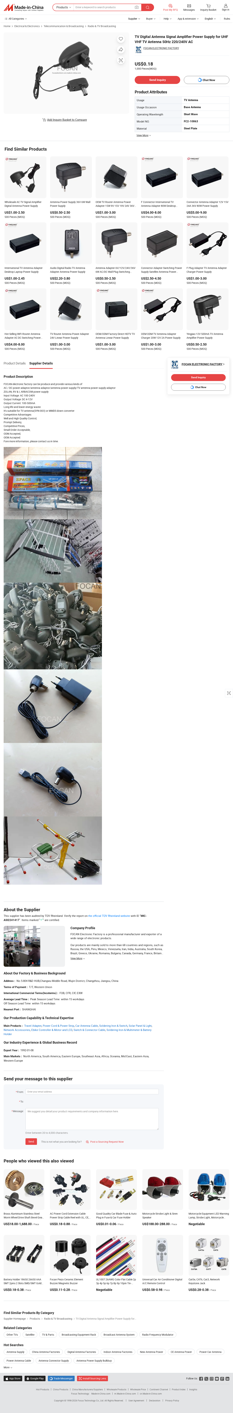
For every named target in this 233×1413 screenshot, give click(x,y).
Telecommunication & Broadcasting (64, 26)
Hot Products (42, 1389)
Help (166, 18)
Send (31, 1141)
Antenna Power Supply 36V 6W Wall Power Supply (70, 203)
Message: (18, 1111)
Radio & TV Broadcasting (102, 26)
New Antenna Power (151, 1352)
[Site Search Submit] (147, 7)
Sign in (225, 9)
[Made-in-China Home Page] (23, 7)
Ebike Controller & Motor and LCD (51, 1030)
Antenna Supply (15, 1352)
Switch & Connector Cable (89, 1030)
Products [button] (62, 7)
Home (7, 26)
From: (20, 1092)
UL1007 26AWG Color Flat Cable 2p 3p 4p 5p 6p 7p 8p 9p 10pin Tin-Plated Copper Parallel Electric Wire (116, 1283)
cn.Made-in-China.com (151, 1393)
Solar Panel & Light (140, 1025)
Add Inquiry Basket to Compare (67, 120)
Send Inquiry (157, 80)
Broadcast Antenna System (119, 1334)
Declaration (154, 1400)
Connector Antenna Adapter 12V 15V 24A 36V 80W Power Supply (207, 203)
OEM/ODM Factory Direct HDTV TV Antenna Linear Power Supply (115, 335)
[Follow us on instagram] (212, 1378)
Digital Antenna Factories (82, 1352)
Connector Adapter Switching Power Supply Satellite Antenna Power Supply (161, 270)
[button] (137, 7)
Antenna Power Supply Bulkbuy (94, 1360)
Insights (193, 1389)
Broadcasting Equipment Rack (79, 1334)
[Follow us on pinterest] (222, 1378)
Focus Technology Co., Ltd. (91, 1400)
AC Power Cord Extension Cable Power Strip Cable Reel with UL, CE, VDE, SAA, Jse (69, 1217)
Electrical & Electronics (27, 26)
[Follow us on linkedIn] (227, 1378)
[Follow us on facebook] (201, 1378)
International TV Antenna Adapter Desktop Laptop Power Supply (24, 269)
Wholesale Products (116, 1389)
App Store (12, 1378)
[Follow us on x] (206, 1378)
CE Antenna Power (181, 1352)
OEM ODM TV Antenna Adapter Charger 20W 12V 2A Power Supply (161, 335)
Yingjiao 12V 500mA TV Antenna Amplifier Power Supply (205, 335)
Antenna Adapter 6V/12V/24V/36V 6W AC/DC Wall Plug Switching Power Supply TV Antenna (115, 270)
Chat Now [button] (209, 80)
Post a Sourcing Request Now (105, 1141)
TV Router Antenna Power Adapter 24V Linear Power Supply (69, 335)
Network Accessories (17, 1030)
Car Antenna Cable (86, 1025)
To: (22, 1101)
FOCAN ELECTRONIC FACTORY (161, 48)
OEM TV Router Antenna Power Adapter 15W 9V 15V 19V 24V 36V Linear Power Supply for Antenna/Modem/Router (115, 204)
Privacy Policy (172, 1400)
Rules (227, 18)
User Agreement (136, 1400)
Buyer (149, 18)
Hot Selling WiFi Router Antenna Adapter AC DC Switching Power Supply (23, 336)
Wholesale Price (138, 1389)
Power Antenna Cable (19, 1360)
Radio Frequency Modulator (157, 1334)
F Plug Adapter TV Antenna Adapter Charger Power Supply (207, 269)
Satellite (29, 1334)
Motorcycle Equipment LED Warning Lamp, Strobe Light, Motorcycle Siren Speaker (209, 1217)
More (7, 1367)
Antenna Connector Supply (54, 1360)
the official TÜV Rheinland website (109, 916)
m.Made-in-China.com (125, 1393)
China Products (60, 1389)
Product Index (178, 1389)
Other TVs (12, 1334)
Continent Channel (159, 1389)
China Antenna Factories (46, 1352)
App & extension (187, 18)
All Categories (16, 18)
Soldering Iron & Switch (113, 1025)
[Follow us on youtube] (217, 1378)
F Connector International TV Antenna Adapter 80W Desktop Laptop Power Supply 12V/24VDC (160, 204)
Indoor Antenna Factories (118, 1352)
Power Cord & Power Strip (58, 1025)
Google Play (35, 1378)
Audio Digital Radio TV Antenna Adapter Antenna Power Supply (67, 269)
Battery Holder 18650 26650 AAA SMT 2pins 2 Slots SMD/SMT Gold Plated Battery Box (23, 1283)
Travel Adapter (33, 1025)
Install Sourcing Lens (94, 1378)
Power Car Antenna (211, 1352)
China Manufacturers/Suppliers (87, 1389)
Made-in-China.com (100, 1393)
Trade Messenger (61, 1378)
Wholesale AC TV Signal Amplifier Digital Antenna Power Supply (23, 203)
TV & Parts (48, 1334)
